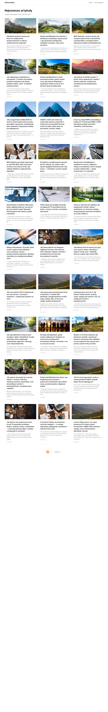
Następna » (58, 452)
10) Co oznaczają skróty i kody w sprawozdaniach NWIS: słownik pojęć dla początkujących (86, 379)
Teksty (91, 2)
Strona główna (99, 2)
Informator (10, 2)
